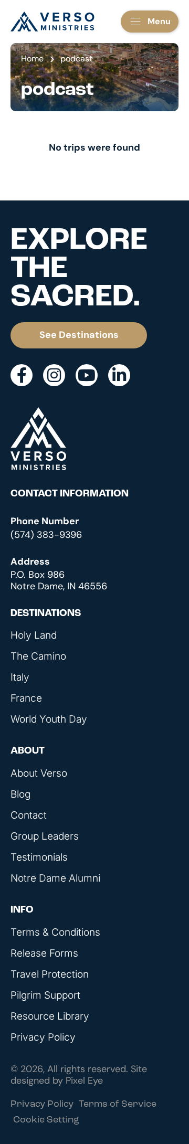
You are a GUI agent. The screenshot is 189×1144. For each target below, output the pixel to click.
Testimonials (39, 857)
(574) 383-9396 (46, 534)
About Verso (38, 773)
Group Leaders (44, 836)
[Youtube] (87, 375)
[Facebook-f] (21, 375)
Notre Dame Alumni (55, 878)
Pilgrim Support (45, 995)
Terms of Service (117, 1104)
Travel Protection (49, 974)
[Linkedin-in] (119, 375)
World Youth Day (48, 719)
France (26, 698)
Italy (19, 677)
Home (32, 58)
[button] (149, 21)
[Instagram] (54, 375)
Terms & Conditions (55, 932)
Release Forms (44, 953)
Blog (20, 794)
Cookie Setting (46, 1120)
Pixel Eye (84, 1080)
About (27, 751)
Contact (28, 815)
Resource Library (49, 1016)
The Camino (38, 656)
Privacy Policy (43, 1037)
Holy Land (33, 635)
